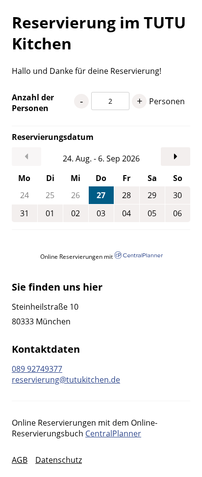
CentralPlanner (113, 433)
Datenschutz (58, 459)
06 (177, 213)
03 (101, 213)
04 (126, 213)
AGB (19, 459)
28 (126, 195)
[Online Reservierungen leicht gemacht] (138, 256)
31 (24, 213)
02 (75, 213)
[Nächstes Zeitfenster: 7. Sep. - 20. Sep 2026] (175, 156)
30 (177, 195)
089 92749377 (37, 368)
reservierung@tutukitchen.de (66, 379)
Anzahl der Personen (33, 103)
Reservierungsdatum (43, 137)
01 (50, 213)
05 (152, 213)
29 (152, 195)
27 (101, 195)
